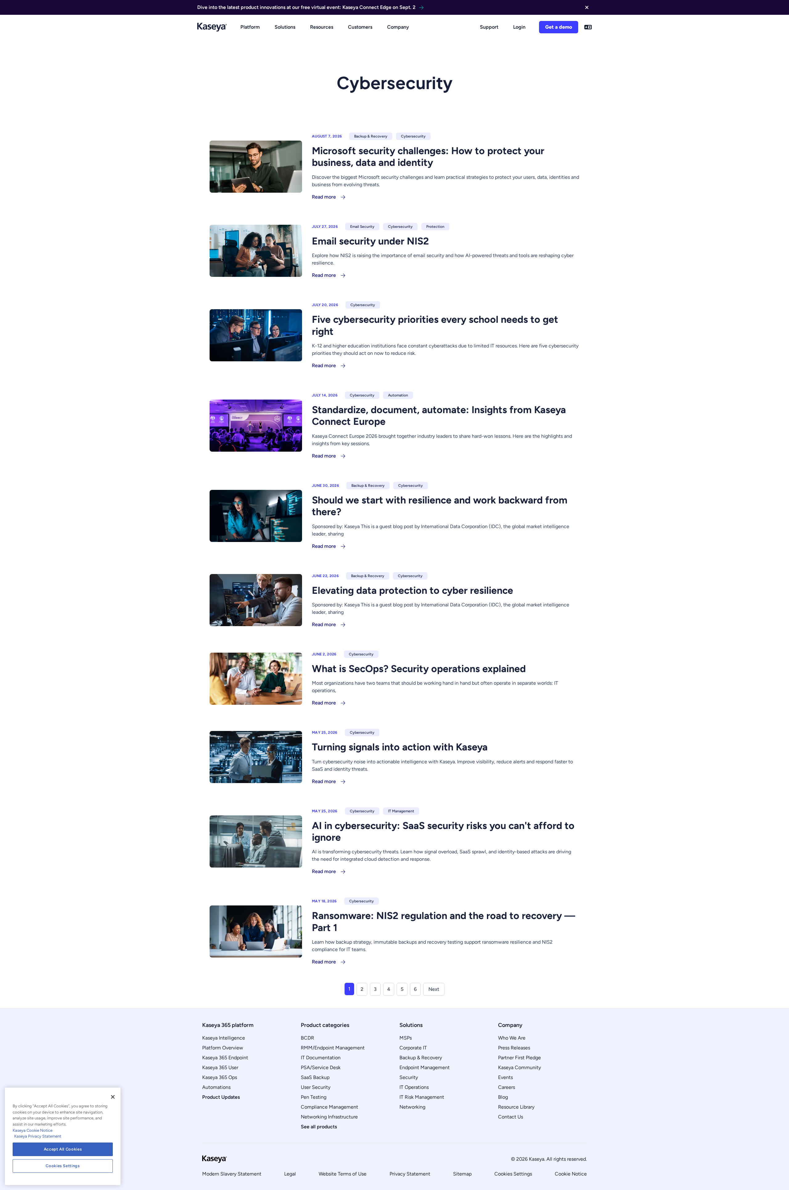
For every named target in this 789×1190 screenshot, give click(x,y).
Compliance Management (329, 1107)
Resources (321, 27)
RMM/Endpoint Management (333, 1048)
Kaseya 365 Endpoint (225, 1058)
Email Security (362, 226)
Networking (412, 1107)
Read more (324, 197)
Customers (360, 27)
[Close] (113, 1097)
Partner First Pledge (519, 1058)
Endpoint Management (424, 1067)
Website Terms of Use (342, 1174)
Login (519, 27)
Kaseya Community (519, 1067)
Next (433, 989)
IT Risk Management (421, 1097)
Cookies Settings (513, 1174)
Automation (398, 395)
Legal (290, 1174)
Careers (506, 1087)
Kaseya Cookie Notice (32, 1130)
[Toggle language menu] (588, 27)
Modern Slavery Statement (231, 1174)
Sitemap (462, 1174)
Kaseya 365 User (220, 1067)
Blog (503, 1097)
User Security (315, 1087)
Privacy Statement (410, 1174)
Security (408, 1077)
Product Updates (221, 1097)
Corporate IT (413, 1048)
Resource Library (516, 1107)
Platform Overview (222, 1048)
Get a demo (558, 27)
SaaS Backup (315, 1077)
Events (505, 1077)
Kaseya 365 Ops (219, 1077)
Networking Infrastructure (329, 1117)
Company (398, 27)
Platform (250, 27)
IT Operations (414, 1087)
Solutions (285, 27)
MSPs (405, 1038)
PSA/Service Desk (321, 1067)
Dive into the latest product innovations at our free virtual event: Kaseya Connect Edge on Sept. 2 (306, 7)
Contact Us (510, 1117)
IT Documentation (321, 1058)
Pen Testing (313, 1097)
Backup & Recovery (370, 136)
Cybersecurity (413, 136)
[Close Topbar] (587, 7)
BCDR (307, 1038)
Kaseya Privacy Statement (37, 1136)
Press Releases (514, 1048)
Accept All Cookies (63, 1149)
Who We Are (511, 1038)
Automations (216, 1087)
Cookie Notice (571, 1174)
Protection (435, 226)
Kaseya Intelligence (223, 1038)
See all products (319, 1127)
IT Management (401, 811)
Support (489, 27)
